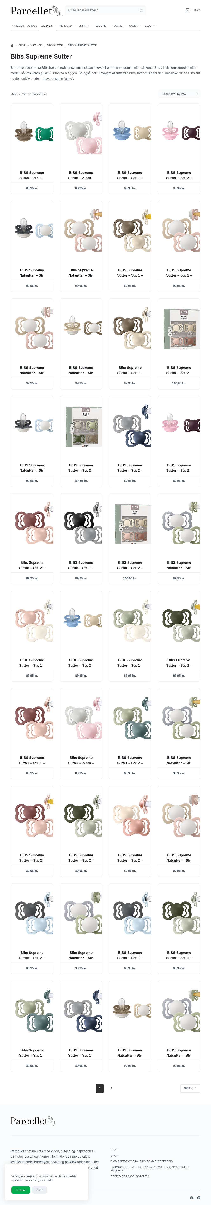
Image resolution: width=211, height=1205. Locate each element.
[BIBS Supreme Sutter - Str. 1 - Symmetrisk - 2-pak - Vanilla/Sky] (133, 133)
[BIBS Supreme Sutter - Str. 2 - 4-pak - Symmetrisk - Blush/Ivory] (133, 523)
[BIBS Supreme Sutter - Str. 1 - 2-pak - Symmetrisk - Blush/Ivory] (35, 620)
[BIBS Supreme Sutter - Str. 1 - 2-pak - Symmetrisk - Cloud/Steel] (84, 1010)
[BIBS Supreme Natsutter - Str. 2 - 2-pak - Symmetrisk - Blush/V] (35, 328)
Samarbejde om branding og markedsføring (142, 1161)
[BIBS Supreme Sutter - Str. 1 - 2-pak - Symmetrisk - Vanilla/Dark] (133, 230)
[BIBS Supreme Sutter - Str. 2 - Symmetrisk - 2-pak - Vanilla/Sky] (84, 620)
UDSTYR (83, 25)
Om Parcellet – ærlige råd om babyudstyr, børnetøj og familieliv (150, 1169)
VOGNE (118, 25)
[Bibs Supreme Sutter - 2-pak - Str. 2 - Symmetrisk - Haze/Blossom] (84, 718)
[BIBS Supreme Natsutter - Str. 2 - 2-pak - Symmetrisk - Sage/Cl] (182, 523)
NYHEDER (18, 25)
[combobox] (100, 10)
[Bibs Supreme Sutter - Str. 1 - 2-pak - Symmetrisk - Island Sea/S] (35, 1010)
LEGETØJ (101, 25)
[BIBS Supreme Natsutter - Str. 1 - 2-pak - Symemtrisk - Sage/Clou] (182, 1010)
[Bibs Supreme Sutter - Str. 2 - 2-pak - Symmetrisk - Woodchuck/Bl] (35, 523)
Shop (114, 1155)
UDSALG (32, 25)
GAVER (133, 25)
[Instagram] (198, 1197)
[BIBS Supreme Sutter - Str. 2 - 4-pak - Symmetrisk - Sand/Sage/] (84, 425)
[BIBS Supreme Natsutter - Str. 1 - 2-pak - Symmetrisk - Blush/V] (182, 815)
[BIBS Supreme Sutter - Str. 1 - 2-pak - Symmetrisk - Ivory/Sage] (133, 620)
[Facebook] (191, 1197)
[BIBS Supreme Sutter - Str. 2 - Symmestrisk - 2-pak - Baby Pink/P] (182, 133)
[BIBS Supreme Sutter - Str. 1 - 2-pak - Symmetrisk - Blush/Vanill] (182, 230)
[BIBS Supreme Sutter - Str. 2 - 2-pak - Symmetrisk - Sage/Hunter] (84, 815)
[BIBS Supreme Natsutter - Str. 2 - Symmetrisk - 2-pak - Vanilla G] (84, 328)
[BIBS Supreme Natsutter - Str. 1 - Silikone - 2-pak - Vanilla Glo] (133, 1010)
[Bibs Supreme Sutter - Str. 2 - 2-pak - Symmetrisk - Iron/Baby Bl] (35, 913)
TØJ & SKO (65, 25)
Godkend (20, 1190)
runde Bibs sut (189, 73)
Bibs (132, 73)
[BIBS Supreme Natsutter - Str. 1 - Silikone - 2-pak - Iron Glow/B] (35, 230)
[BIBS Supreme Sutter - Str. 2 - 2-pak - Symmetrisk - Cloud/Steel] (133, 425)
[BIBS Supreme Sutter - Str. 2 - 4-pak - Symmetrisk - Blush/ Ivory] (182, 328)
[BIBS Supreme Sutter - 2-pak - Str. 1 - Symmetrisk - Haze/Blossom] (84, 133)
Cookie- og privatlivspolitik (130, 1176)
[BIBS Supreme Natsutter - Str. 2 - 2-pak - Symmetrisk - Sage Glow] (182, 718)
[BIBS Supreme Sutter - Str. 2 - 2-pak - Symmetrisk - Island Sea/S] (133, 718)
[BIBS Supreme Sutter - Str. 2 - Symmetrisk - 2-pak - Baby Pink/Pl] (182, 425)
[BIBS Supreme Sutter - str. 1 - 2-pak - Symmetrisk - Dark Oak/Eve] (35, 133)
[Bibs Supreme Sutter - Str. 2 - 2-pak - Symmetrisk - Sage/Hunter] (182, 620)
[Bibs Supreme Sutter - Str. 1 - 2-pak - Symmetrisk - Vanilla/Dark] (133, 328)
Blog (148, 25)
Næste (188, 1088)
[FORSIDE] (12, 45)
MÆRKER (46, 25)
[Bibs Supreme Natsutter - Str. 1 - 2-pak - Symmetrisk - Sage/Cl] (84, 913)
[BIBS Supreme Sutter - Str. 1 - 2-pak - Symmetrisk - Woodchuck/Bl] (35, 718)
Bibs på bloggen (65, 73)
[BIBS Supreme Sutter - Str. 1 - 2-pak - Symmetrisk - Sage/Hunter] (182, 913)
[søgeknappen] (141, 10)
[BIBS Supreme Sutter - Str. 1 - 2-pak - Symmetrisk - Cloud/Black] (84, 523)
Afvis (39, 1190)
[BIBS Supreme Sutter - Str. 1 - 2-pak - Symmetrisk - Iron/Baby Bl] (133, 913)
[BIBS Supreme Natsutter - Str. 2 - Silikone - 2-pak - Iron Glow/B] (35, 425)
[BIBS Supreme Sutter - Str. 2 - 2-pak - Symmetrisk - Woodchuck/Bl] (35, 815)
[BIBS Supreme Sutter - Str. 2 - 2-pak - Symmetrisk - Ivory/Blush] (133, 815)
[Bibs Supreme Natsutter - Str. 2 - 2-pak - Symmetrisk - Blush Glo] (84, 230)
